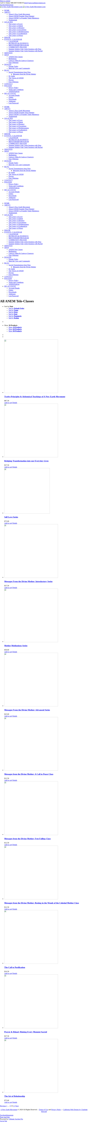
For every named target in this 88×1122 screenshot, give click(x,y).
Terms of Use (43, 1110)
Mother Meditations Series (15, 646)
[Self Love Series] (46, 491)
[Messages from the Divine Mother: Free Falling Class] (46, 808)
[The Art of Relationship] (46, 1066)
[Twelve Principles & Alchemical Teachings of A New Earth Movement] (46, 366)
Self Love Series (11, 517)
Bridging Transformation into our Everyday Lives (26, 461)
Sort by (16, 308)
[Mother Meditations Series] (46, 616)
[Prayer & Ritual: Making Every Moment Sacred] (46, 1001)
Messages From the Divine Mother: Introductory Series (28, 581)
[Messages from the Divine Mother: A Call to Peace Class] (46, 744)
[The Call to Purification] (46, 937)
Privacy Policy (56, 1110)
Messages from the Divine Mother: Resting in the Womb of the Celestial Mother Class (41, 903)
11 (14, 1106)
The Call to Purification (14, 967)
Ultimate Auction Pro (16, 1119)
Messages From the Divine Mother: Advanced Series (27, 710)
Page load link (5, 1117)
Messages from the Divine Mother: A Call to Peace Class (28, 774)
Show (15, 327)
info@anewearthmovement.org (34, 3)
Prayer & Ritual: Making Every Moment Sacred (25, 1032)
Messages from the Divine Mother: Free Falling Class (27, 839)
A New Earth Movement (9, 1110)
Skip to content (5, 1)
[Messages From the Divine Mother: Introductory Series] (46, 551)
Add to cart (8, 403)
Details (14, 403)
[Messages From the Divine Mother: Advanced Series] (46, 680)
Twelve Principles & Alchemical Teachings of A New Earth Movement (34, 396)
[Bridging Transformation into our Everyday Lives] (46, 431)
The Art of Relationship (14, 1096)
